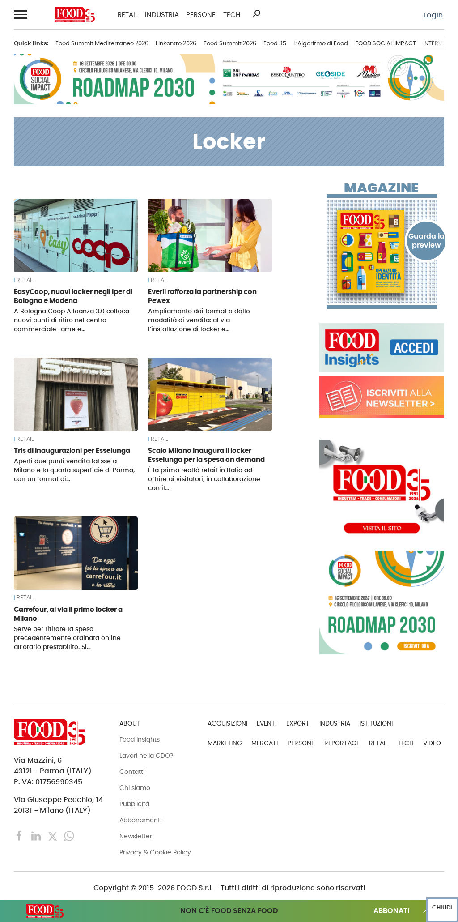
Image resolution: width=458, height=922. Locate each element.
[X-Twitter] (53, 835)
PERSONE (201, 14)
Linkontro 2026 (176, 43)
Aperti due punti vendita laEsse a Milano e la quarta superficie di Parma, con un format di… (74, 470)
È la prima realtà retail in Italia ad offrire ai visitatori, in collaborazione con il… (204, 478)
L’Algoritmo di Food (320, 43)
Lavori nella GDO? (146, 755)
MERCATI (264, 742)
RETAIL (128, 14)
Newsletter (135, 836)
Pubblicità (134, 803)
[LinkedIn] (36, 835)
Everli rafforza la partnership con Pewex (202, 296)
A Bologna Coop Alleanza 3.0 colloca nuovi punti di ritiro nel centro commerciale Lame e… (71, 320)
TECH (231, 14)
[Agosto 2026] (381, 251)
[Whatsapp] (69, 835)
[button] (21, 14)
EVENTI (266, 723)
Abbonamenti (140, 819)
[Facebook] (20, 835)
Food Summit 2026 (230, 43)
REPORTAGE (342, 742)
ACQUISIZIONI (227, 723)
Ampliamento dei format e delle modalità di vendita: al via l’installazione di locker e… (199, 320)
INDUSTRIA (162, 14)
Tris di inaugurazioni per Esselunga (72, 450)
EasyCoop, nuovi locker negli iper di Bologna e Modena (73, 296)
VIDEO (432, 742)
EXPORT (298, 723)
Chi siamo (134, 787)
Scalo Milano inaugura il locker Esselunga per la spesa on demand (206, 455)
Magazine (381, 188)
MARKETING (225, 742)
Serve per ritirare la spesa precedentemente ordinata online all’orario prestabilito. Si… (67, 637)
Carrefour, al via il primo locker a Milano (68, 614)
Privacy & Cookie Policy (155, 852)
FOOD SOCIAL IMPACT (385, 43)
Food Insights (139, 739)
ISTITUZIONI (376, 723)
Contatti (131, 771)
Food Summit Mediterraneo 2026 (101, 43)
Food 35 (274, 43)
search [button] (256, 14)
